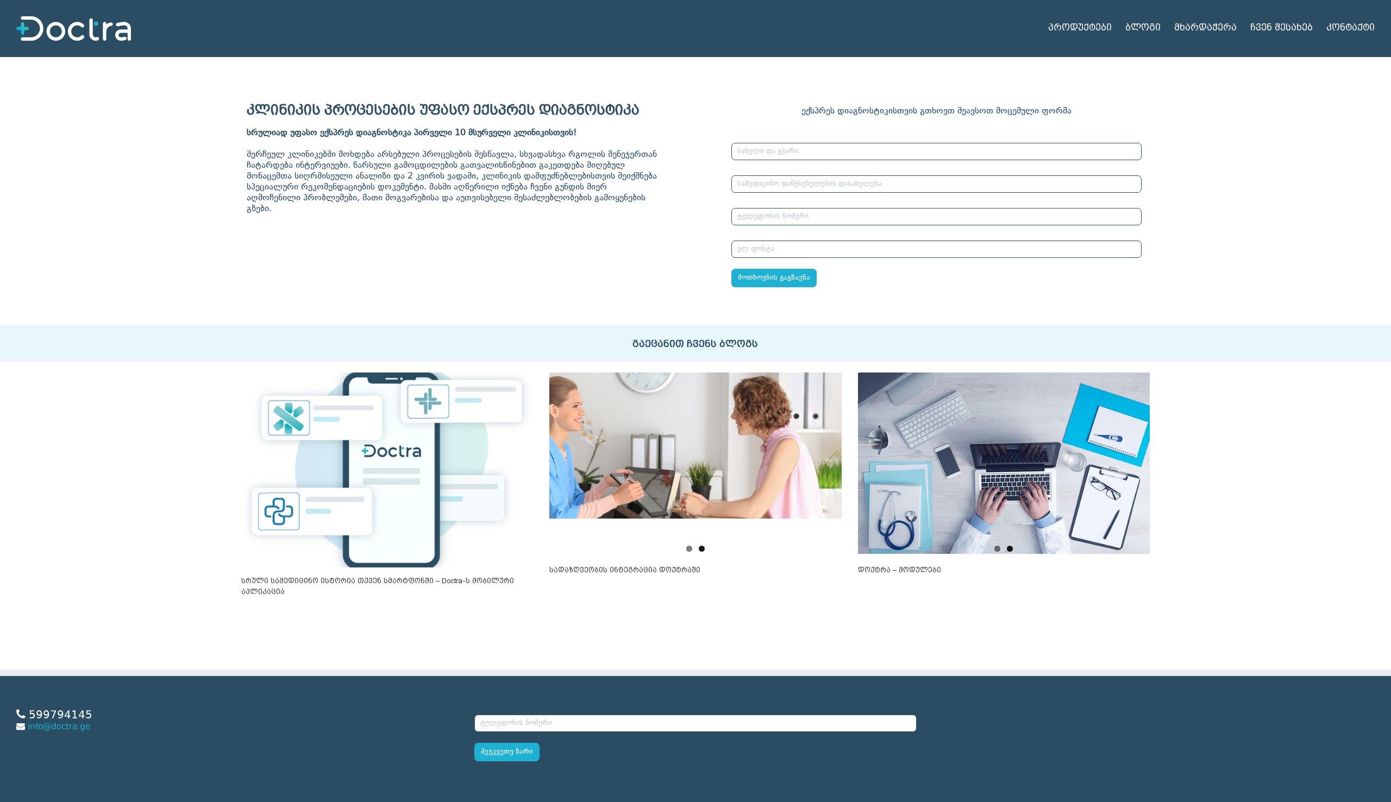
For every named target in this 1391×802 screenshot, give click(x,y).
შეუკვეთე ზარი (507, 752)
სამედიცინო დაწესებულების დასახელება (806, 168)
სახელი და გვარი (765, 135)
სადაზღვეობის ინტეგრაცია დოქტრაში (624, 570)
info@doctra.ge (59, 727)
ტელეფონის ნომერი (770, 200)
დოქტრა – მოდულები (899, 570)
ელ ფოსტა (753, 233)
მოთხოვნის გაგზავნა (774, 278)
